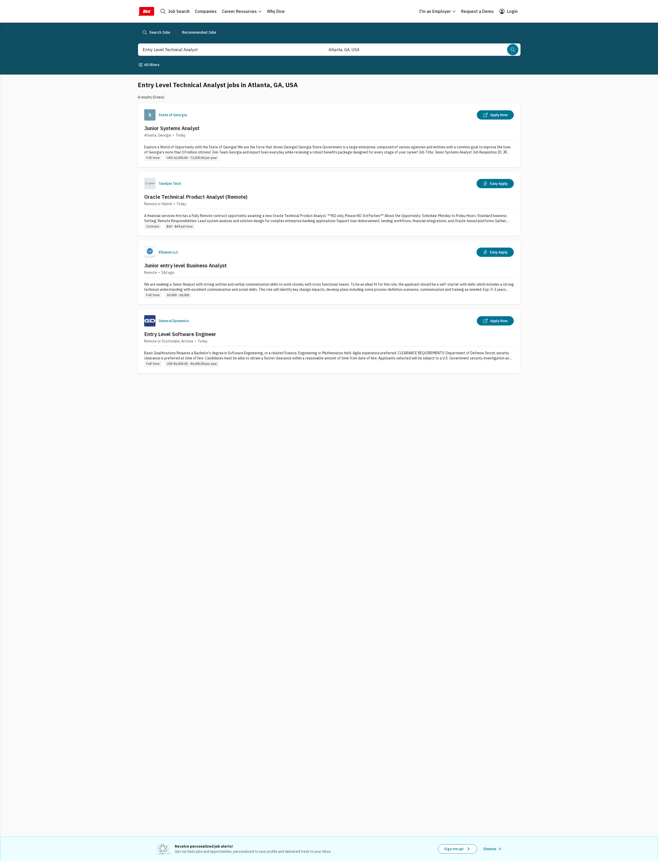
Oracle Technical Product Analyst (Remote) (196, 196)
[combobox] (224, 49)
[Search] (512, 49)
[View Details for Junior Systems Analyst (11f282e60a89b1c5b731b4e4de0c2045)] (329, 135)
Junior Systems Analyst (171, 128)
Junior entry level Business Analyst (185, 265)
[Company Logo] (150, 115)
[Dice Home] (146, 11)
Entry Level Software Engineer (180, 334)
